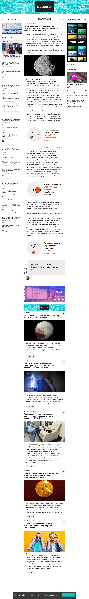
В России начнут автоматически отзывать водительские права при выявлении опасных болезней (10, 149)
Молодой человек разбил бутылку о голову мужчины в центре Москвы (10, 92)
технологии (4, 88)
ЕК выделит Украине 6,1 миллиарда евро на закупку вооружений (10, 184)
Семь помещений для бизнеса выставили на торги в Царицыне (9, 211)
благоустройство (8, 108)
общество (10, 144)
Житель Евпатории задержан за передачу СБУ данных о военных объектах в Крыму (9, 135)
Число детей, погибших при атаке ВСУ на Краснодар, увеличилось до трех (11, 120)
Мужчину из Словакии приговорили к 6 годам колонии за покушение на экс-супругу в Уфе (11, 113)
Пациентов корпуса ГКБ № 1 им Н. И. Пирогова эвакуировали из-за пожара (11, 99)
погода (8, 220)
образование (9, 173)
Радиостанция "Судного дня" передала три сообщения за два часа (11, 86)
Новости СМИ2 (27, 303)
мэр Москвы (4, 144)
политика (4, 74)
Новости (7, 37)
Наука (36, 23)
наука (27, 281)
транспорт (4, 152)
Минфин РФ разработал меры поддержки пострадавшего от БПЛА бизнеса (10, 191)
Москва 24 (44, 19)
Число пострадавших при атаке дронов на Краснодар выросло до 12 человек (11, 163)
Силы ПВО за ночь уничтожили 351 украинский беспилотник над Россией (11, 205)
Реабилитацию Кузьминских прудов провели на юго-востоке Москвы (10, 105)
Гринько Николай (35, 278)
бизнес (8, 194)
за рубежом (8, 74)
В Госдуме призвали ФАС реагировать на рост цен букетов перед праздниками (11, 170)
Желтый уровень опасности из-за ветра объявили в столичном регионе (11, 218)
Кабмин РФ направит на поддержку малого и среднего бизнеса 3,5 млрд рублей (10, 79)
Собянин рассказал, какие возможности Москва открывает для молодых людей (11, 57)
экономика (4, 173)
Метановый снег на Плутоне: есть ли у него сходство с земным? (54, 266)
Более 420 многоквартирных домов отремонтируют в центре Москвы (10, 232)
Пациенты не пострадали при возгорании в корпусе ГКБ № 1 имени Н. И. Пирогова (11, 63)
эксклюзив (4, 130)
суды (3, 115)
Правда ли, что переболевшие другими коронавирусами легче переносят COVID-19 (37, 267)
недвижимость (8, 213)
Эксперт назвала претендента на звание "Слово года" (10, 177)
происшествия (5, 66)
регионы (13, 115)
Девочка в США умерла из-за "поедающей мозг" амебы (8, 156)
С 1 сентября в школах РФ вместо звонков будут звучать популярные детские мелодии (10, 225)
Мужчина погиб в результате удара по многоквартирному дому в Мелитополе (11, 198)
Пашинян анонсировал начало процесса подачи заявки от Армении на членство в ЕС (11, 71)
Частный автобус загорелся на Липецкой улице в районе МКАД (9, 126)
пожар (10, 66)
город (13, 66)
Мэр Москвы (6, 41)
